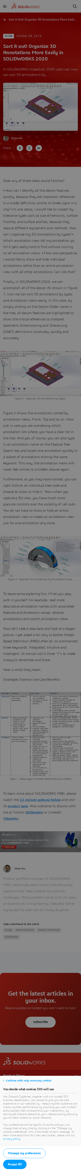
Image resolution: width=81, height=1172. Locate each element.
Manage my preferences (24, 1153)
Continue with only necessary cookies (29, 1080)
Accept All (15, 1164)
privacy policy (11, 1139)
